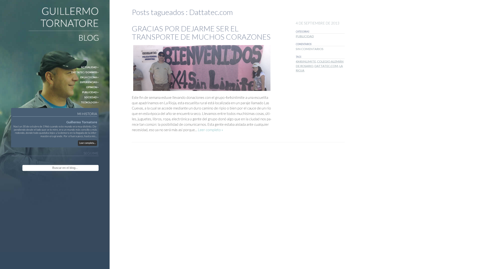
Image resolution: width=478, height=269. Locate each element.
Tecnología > (90, 102)
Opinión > (92, 87)
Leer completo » (210, 130)
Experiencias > (89, 82)
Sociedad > (91, 97)
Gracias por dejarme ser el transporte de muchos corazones (201, 32)
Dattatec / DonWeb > (85, 72)
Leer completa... (87, 142)
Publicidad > (90, 92)
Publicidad (305, 36)
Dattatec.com (326, 66)
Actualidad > (90, 67)
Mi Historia (87, 114)
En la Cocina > (89, 77)
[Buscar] (90, 168)
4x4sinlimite (306, 61)
